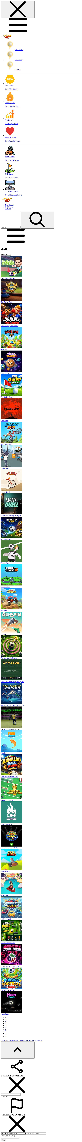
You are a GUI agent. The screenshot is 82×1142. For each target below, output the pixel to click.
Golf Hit (8, 209)
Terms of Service (36, 1040)
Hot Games (9, 207)
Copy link (4, 1096)
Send (3, 1140)
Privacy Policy (25, 1040)
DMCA (17, 1040)
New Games (9, 205)
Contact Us (11, 1040)
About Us (4, 1040)
